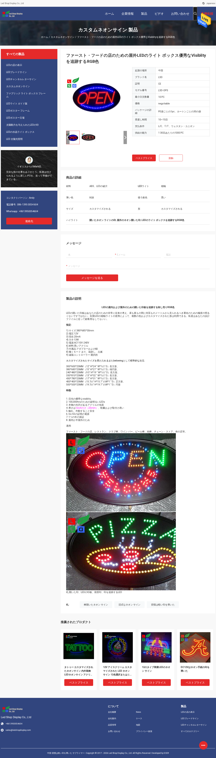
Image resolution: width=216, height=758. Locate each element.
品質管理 (112, 725)
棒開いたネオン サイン (96, 604)
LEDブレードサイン (16, 72)
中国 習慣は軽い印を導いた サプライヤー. (66, 753)
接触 (171, 158)
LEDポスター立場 (15, 117)
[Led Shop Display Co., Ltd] (12, 13)
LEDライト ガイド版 (16, 103)
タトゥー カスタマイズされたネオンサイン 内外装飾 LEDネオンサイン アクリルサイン (78, 671)
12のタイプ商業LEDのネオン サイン (156, 669)
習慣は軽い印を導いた (163, 604)
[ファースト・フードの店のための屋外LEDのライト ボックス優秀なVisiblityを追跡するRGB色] (96, 97)
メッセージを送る (92, 278)
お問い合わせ (114, 731)
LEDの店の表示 (14, 65)
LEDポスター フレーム (18, 110)
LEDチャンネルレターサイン (21, 79)
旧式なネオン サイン (129, 604)
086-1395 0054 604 (27, 204)
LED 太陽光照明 (14, 139)
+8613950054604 (28, 211)
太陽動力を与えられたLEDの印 (22, 124)
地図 (138, 725)
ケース (139, 718)
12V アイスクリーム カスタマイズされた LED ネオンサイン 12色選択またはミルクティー (117, 671)
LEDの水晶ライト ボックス (20, 132)
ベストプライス (144, 158)
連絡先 (29, 221)
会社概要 (112, 712)
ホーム (44, 37)
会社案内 (112, 718)
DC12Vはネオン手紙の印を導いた (195, 669)
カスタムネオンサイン (62, 37)
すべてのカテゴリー (190, 731)
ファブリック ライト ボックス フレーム (26, 95)
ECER (166, 753)
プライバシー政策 (144, 731)
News (138, 712)
